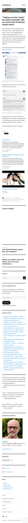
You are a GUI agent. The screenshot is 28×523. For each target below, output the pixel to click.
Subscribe (6, 302)
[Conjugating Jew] (13, 145)
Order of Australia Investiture (11, 352)
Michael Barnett (7, 198)
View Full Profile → (7, 449)
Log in (5, 483)
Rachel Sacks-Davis (16, 200)
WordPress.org (7, 488)
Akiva (13, 199)
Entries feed (7, 485)
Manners (9, 199)
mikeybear (6, 5)
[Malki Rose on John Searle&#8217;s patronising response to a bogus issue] (13, 161)
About (4, 505)
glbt (7, 200)
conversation (8, 49)
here (9, 86)
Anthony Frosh (18, 199)
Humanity (4, 199)
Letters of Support (7, 511)
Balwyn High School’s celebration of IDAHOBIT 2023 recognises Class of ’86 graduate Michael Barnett (14, 348)
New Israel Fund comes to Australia (9, 189)
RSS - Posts (6, 468)
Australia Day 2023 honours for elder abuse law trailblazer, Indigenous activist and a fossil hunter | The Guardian (15, 364)
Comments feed (8, 487)
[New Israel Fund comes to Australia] (13, 179)
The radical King (6, 502)
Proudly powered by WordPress (14, 520)
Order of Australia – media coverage (13, 356)
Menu (23, 4)
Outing (9, 200)
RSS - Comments (8, 472)
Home (4, 495)
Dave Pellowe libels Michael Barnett (13, 354)
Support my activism (8, 498)
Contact (4, 508)
